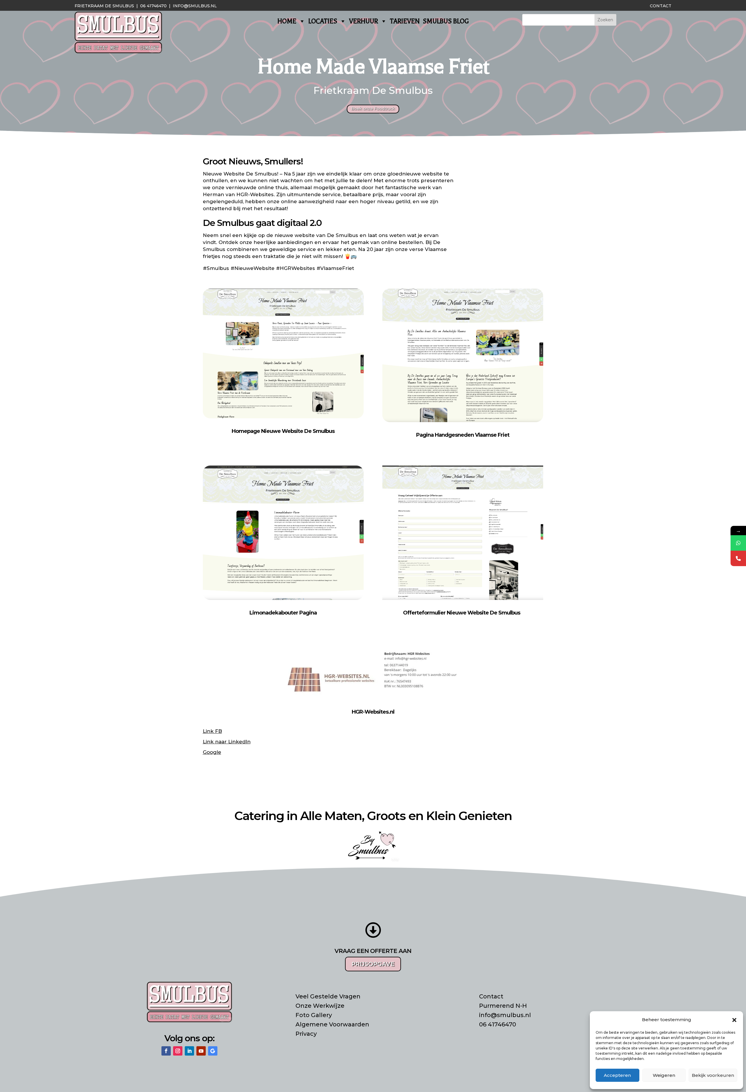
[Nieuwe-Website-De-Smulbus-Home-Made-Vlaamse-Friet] (462, 420)
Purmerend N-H (503, 1005)
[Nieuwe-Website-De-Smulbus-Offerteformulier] (462, 600)
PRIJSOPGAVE (373, 964)
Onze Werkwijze (319, 1005)
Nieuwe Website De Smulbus (240, 174)
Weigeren (664, 1075)
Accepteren (617, 1075)
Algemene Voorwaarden (332, 1024)
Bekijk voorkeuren (713, 1075)
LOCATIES (322, 21)
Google (212, 752)
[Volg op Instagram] (177, 1051)
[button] (734, 1020)
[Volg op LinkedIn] (189, 1051)
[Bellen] (738, 558)
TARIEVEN (405, 21)
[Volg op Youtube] (201, 1051)
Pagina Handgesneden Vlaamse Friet (462, 435)
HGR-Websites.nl (373, 712)
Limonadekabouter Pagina (283, 613)
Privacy (306, 1033)
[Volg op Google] (212, 1051)
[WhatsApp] (738, 543)
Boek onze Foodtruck (373, 108)
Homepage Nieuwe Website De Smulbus (283, 431)
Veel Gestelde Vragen (327, 996)
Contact (660, 5)
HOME (286, 21)
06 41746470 (153, 5)
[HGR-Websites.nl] (373, 699)
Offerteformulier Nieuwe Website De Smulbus (461, 613)
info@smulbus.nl (195, 5)
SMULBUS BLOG (446, 21)
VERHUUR (363, 21)
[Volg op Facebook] (166, 1051)
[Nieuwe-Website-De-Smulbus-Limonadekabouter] (283, 598)
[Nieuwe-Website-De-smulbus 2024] (283, 416)
